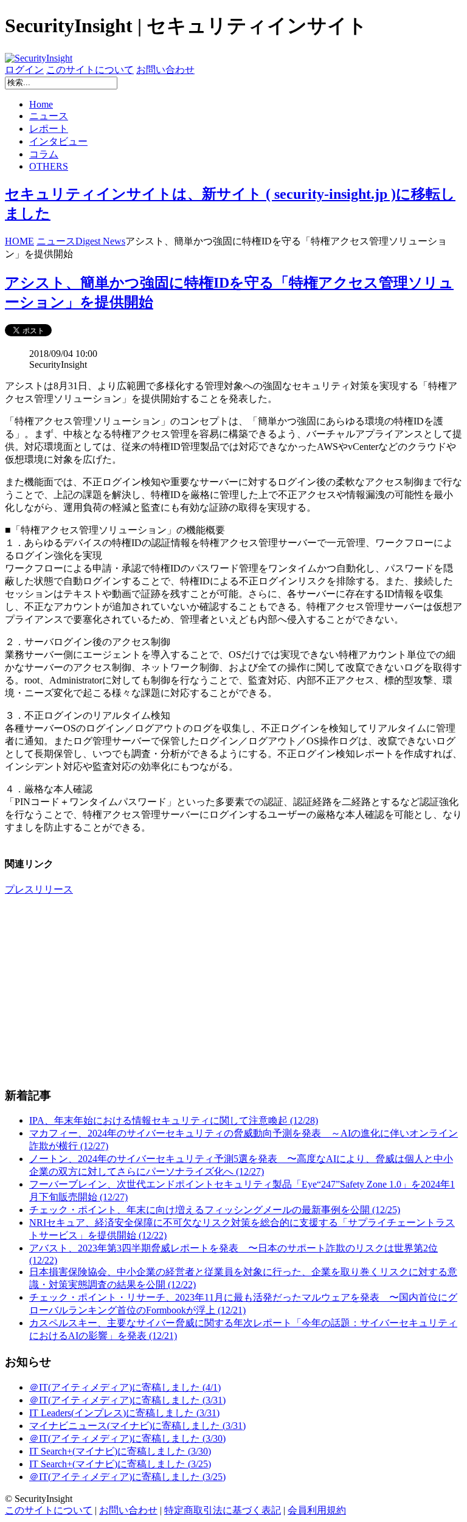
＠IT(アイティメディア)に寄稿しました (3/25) (127, 1477)
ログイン (24, 69)
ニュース (48, 116)
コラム (43, 154)
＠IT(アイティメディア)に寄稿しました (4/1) (125, 1387)
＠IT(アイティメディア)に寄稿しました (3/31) (127, 1400)
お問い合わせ (165, 69)
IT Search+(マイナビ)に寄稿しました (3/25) (120, 1464)
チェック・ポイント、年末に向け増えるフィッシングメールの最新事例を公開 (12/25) (214, 1210)
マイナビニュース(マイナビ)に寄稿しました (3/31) (137, 1425)
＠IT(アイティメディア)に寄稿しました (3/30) (127, 1438)
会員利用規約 (317, 1510)
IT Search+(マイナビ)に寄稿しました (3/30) (120, 1451)
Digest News (100, 241)
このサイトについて (90, 69)
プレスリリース (39, 889)
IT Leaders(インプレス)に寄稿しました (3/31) (124, 1413)
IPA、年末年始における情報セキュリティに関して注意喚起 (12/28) (173, 1120)
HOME (19, 241)
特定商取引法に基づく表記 (222, 1510)
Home (41, 104)
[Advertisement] (233, 991)
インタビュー (58, 141)
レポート (48, 128)
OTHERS (48, 166)
